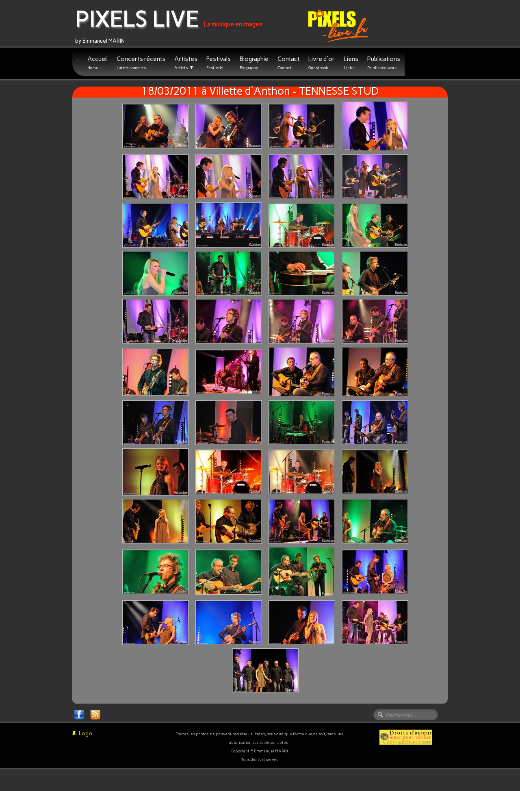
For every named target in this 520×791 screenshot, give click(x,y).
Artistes (185, 62)
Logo (85, 733)
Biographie (254, 62)
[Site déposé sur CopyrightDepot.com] (405, 737)
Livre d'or (321, 62)
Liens (351, 62)
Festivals (218, 62)
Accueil (97, 62)
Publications (383, 62)
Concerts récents (141, 62)
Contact (288, 62)
